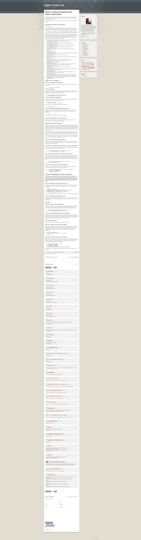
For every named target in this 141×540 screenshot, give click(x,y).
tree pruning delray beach (50, 274)
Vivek (49, 427)
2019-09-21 (55, 278)
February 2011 (85, 52)
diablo (86, 62)
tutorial (92, 68)
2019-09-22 (56, 285)
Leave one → (76, 264)
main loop (89, 64)
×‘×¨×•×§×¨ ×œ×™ (52, 402)
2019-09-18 (55, 271)
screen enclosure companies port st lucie (52, 281)
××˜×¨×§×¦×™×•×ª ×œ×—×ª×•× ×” (56, 396)
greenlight (83, 64)
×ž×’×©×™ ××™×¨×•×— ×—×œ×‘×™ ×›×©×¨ (58, 384)
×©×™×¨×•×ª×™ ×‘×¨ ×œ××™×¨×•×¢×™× (57, 353)
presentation (87, 65)
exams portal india (52, 421)
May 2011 (84, 51)
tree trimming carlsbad (49, 309)
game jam (93, 63)
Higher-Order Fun (54, 5)
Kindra (49, 454)
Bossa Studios (88, 33)
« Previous (47, 267)
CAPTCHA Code (47, 529)
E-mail (61, 504)
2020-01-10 (69, 415)
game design (88, 63)
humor (85, 64)
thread (88, 68)
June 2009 (84, 55)
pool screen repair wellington (50, 316)
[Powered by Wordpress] (94, 538)
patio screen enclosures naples (50, 295)
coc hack (50, 330)
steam (84, 68)
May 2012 (84, 46)
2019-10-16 (54, 340)
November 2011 (85, 48)
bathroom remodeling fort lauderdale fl (51, 302)
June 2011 (84, 50)
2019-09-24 (54, 292)
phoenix (84, 65)
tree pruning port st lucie (49, 323)
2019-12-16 (59, 378)
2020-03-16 (59, 421)
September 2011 (85, 49)
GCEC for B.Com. (48, 343)
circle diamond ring (52, 347)
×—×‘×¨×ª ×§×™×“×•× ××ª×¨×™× (55, 359)
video (88, 69)
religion (93, 66)
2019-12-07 (56, 372)
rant (91, 66)
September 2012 (85, 44)
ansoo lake (50, 334)
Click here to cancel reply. (49, 499)
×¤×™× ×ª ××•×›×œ (52, 378)
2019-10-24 (59, 347)
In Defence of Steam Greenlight (73, 257)
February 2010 (85, 54)
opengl (82, 65)
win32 (89, 69)
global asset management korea (55, 434)
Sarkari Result (48, 430)
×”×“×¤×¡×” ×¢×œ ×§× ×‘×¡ (54, 468)
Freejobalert (60, 411)
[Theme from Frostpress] (96, 538)
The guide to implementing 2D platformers (51, 257)
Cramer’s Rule (52, 240)
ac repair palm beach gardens (50, 288)
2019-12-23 (66, 396)
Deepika (50, 340)
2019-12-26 (58, 402)
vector (82, 69)
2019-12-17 (70, 384)
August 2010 (85, 53)
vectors (85, 69)
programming (86, 66)
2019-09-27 (54, 313)
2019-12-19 (65, 390)
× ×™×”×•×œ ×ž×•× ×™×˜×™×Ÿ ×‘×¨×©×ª (57, 415)
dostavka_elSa (51, 474)
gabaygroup (51, 372)
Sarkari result (51, 408)
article (83, 62)
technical (86, 68)
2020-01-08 (56, 408)
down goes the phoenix (90, 62)
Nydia (49, 446)
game (85, 63)
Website (61, 507)
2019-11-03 (69, 353)
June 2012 (84, 45)
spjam (82, 68)
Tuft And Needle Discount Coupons (56, 461)
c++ (84, 62)
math (92, 64)
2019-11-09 (65, 359)
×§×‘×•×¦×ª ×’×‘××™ (52, 365)
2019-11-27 (59, 365)
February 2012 (85, 47)
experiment (83, 63)
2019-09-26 (54, 299)
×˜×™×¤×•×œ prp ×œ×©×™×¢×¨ (55, 390)
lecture (87, 64)
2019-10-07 (55, 334)
